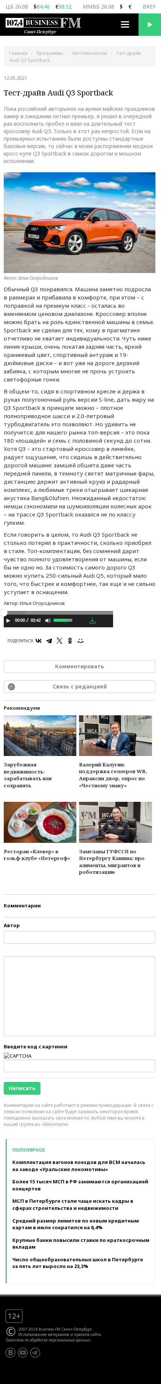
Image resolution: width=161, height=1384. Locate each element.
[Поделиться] (82, 621)
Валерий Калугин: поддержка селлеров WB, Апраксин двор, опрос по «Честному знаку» (113, 775)
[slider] (63, 619)
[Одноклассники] (70, 640)
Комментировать (79, 666)
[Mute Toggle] (48, 621)
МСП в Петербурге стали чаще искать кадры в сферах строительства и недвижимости (72, 1204)
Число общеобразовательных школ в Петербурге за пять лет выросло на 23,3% (77, 1263)
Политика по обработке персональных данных (48, 1340)
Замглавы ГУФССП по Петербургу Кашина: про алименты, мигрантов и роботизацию (112, 862)
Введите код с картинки (35, 1046)
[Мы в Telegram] (35, 1353)
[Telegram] (49, 640)
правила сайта (87, 1334)
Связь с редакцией (80, 686)
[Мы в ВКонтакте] (10, 1353)
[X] (59, 640)
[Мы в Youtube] (23, 1353)
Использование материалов (43, 1334)
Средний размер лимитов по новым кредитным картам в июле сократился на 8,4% (75, 1224)
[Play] (8, 621)
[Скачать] (92, 621)
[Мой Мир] (80, 640)
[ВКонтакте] (38, 640)
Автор (12, 925)
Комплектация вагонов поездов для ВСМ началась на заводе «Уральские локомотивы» (78, 1166)
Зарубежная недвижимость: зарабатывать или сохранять (28, 775)
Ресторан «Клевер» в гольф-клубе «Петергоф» (37, 855)
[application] (58, 621)
